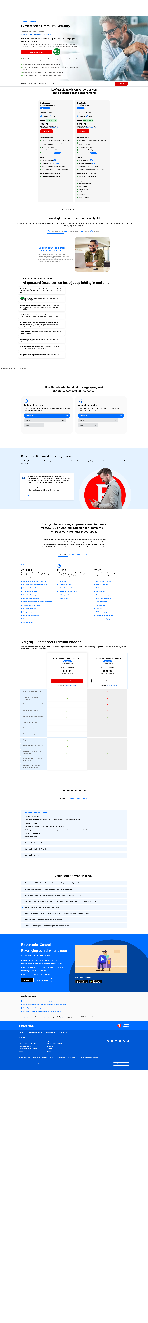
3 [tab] (34, 495)
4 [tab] (37, 495)
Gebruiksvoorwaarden (90, 127)
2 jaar (54, 116)
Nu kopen (47, 131)
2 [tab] (31, 495)
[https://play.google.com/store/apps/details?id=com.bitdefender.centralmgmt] (95, 983)
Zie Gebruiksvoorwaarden (74, 210)
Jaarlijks (45, 116)
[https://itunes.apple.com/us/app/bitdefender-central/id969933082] (81, 983)
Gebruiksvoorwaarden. (54, 127)
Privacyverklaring (59, 1017)
